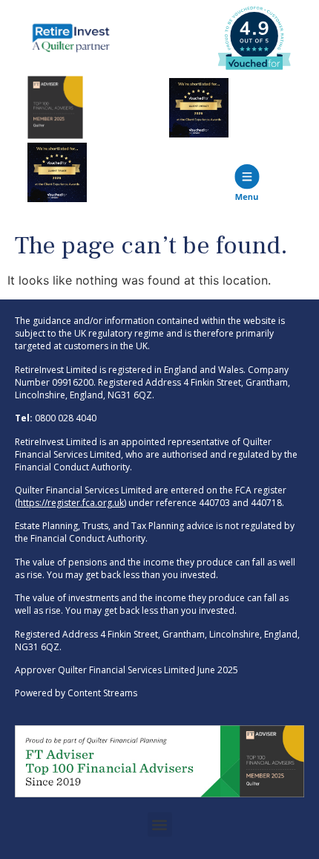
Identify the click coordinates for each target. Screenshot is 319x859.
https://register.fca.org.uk (71, 502)
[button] (160, 824)
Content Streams (102, 693)
